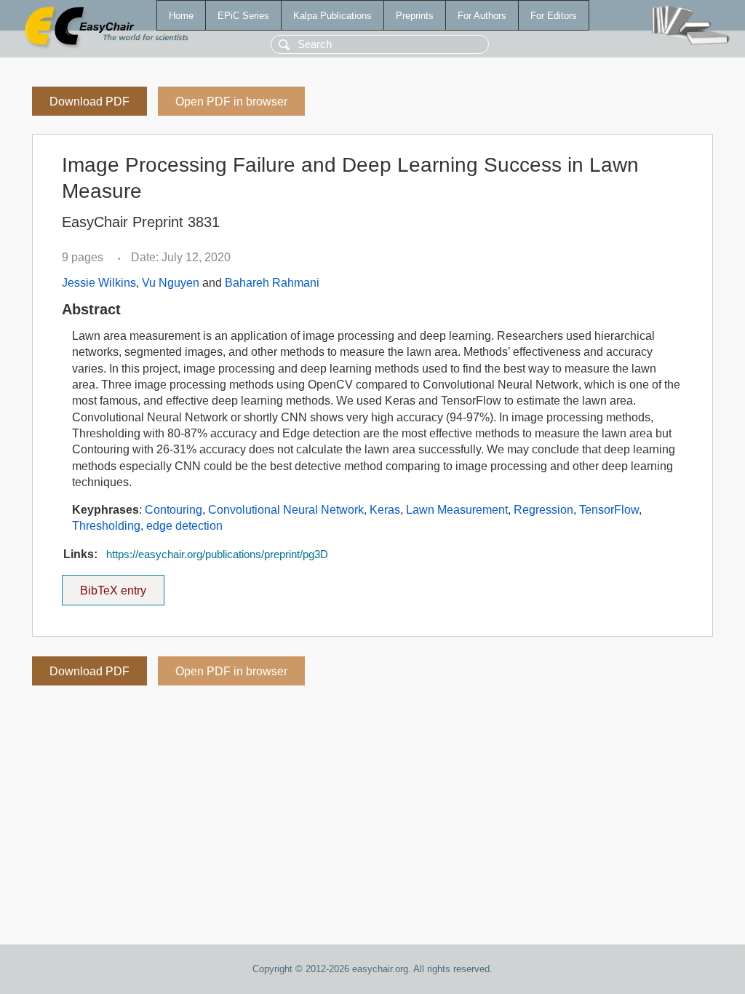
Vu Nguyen (170, 283)
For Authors (482, 15)
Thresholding (106, 526)
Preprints (415, 15)
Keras (385, 510)
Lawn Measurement (457, 510)
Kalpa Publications (332, 15)
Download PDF (89, 101)
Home (181, 15)
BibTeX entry (122, 586)
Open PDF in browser (231, 101)
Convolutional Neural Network (286, 510)
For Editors (553, 15)
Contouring (173, 510)
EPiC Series (243, 15)
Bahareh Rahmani (272, 283)
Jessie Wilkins (99, 283)
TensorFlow (609, 510)
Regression (543, 510)
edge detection (184, 526)
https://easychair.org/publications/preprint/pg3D (217, 554)
